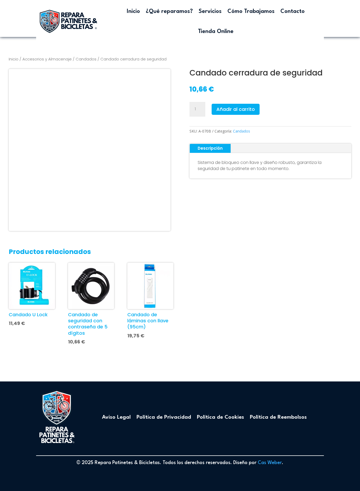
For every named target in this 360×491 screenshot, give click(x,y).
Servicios (210, 11)
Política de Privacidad (164, 417)
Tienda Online (215, 31)
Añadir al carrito (235, 109)
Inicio (133, 11)
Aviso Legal (116, 417)
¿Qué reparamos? (169, 11)
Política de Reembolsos (278, 417)
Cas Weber (270, 462)
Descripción (210, 148)
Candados (86, 59)
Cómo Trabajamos (251, 11)
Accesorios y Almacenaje (47, 59)
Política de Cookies (220, 417)
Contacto (292, 11)
